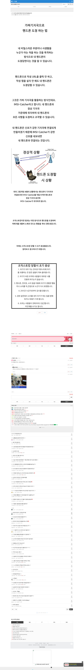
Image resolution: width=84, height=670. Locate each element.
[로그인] (70, 1)
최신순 (19, 358)
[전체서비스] (72, 1)
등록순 (16, 358)
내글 (18, 6)
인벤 (16, 1)
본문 (29, 401)
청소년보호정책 (44, 644)
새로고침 (71, 358)
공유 (68, 333)
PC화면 (40, 643)
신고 (16, 333)
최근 (12, 609)
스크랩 (71, 333)
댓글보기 (66, 401)
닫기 (82, 662)
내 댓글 (34, 6)
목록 (17, 401)
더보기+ (72, 405)
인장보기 (14, 343)
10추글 (50, 6)
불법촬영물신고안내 (52, 644)
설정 (48, 643)
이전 (42, 401)
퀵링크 (44, 643)
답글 (12, 364)
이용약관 (30, 644)
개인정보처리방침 (36, 644)
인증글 (66, 6)
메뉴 (12, 343)
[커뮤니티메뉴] (12, 1)
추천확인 (12, 333)
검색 (67, 609)
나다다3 (12, 14)
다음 (54, 401)
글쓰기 (72, 4)
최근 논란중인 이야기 (15, 4)
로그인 (36, 643)
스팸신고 (19, 333)
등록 (71, 397)
